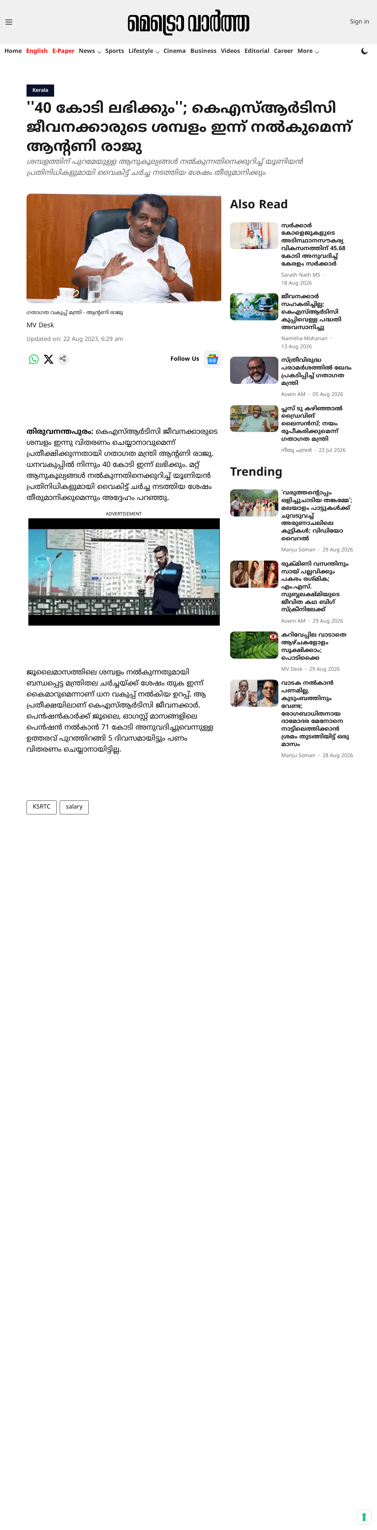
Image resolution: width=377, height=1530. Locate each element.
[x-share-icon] (48, 363)
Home (13, 51)
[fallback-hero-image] (254, 235)
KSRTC (41, 807)
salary (74, 807)
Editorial (256, 51)
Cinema (174, 51)
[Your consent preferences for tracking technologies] (364, 1517)
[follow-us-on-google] (212, 359)
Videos (230, 51)
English (37, 51)
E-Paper (63, 51)
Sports (114, 51)
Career (283, 51)
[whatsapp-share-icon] (34, 363)
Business (203, 51)
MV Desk (40, 325)
